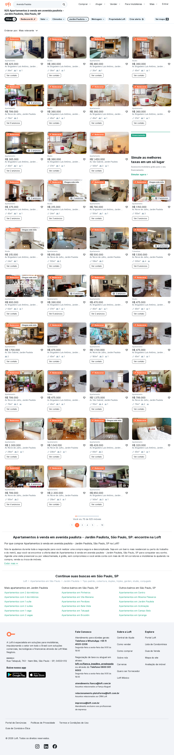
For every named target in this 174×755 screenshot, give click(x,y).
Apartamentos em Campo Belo (135, 610)
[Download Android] (17, 675)
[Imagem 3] (70, 103)
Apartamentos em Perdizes (76, 601)
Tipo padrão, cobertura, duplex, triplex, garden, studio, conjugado (117, 581)
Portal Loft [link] (150, 637)
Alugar (98, 4)
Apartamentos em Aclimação (134, 606)
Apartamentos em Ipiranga (133, 615)
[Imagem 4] (72, 103)
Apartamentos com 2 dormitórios (21, 592)
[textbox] (40, 4)
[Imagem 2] (68, 103)
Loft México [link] (123, 677)
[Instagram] (37, 747)
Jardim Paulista (71, 581)
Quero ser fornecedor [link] (128, 671)
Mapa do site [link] (151, 657)
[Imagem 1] (24, 56)
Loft (25, 581)
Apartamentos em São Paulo (45, 581)
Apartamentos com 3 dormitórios (21, 597)
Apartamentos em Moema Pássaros (137, 597)
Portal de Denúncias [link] (15, 722)
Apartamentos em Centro (132, 592)
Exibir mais (9, 563)
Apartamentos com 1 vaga (17, 610)
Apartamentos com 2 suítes (18, 606)
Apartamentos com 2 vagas (18, 615)
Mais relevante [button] (26, 30)
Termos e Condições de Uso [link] (73, 722)
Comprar (83, 4)
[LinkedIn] (46, 747)
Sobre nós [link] (122, 657)
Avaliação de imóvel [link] (155, 664)
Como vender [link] (124, 644)
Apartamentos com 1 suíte (17, 601)
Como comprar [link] (125, 651)
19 (102, 525)
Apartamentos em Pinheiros (76, 592)
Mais (152, 4)
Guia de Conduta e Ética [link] (17, 728)
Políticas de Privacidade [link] (43, 722)
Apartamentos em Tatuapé (75, 610)
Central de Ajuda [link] (125, 637)
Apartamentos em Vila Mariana (78, 597)
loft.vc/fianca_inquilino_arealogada (94, 663)
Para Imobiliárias (133, 4)
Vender (113, 4)
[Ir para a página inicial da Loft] (9, 4)
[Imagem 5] (74, 103)
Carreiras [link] (122, 664)
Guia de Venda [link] (152, 651)
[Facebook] (55, 747)
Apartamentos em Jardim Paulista (136, 601)
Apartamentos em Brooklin (75, 615)
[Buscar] (64, 4)
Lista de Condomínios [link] (156, 644)
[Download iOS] (37, 675)
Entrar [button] (165, 4)
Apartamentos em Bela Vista (76, 606)
